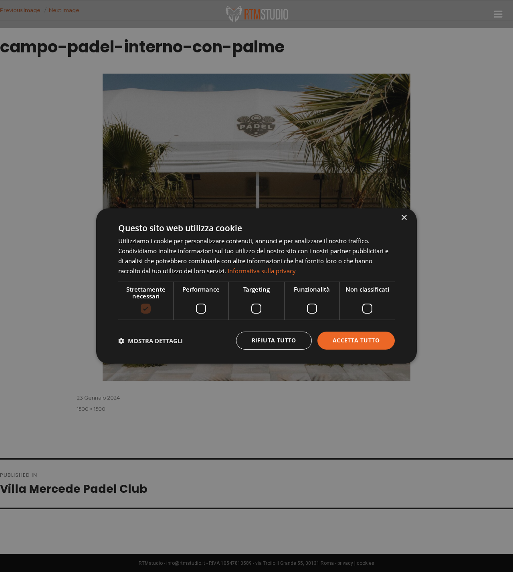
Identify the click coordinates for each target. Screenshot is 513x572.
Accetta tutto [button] (356, 340)
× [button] (404, 218)
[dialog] (256, 286)
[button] (150, 340)
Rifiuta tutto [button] (274, 340)
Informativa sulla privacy (262, 271)
